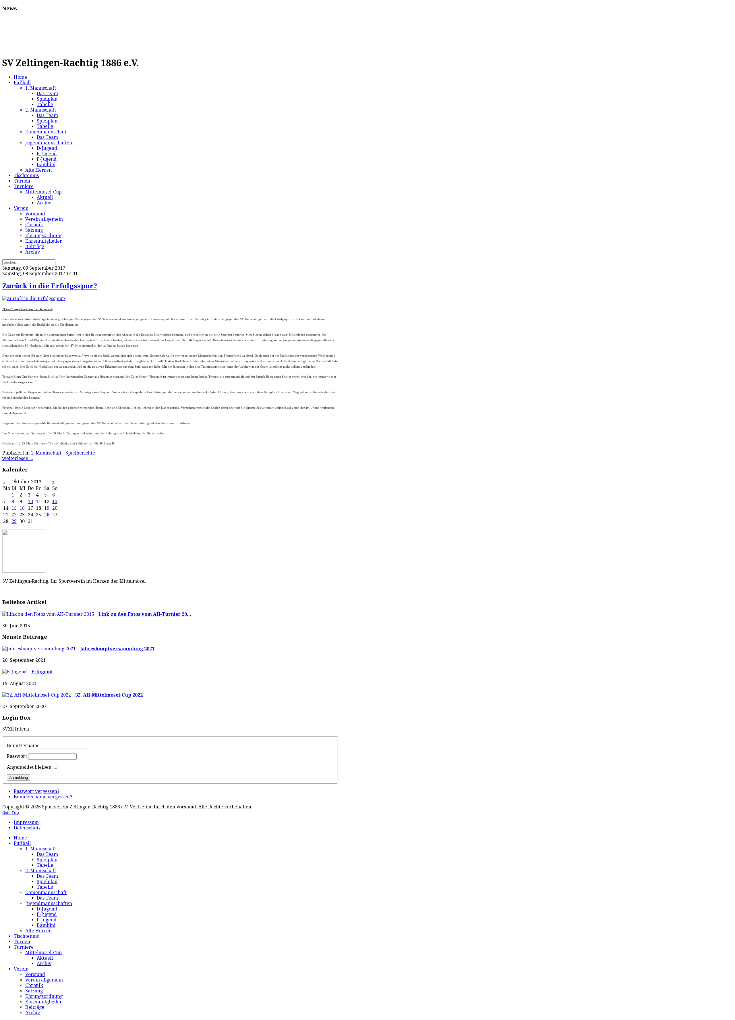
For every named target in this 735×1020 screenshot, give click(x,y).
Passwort (17, 756)
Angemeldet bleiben (29, 767)
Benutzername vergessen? (43, 796)
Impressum (26, 822)
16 (22, 508)
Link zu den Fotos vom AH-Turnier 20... (144, 614)
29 (14, 521)
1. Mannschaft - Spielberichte (63, 453)
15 (14, 508)
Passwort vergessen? (36, 791)
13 (54, 501)
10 (30, 501)
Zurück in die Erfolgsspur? (49, 286)
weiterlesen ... (17, 458)
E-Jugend (42, 671)
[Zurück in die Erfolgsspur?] (33, 298)
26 (46, 514)
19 (46, 508)
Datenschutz (27, 828)
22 (14, 514)
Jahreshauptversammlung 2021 (117, 648)
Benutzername (23, 745)
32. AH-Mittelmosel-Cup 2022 (109, 695)
